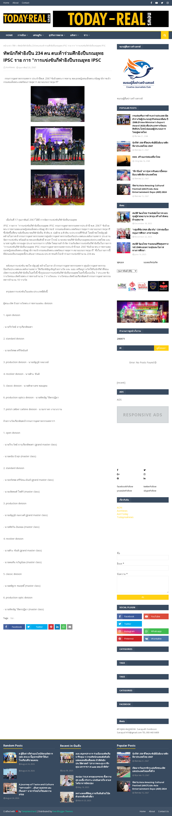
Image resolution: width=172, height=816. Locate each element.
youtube (124, 490)
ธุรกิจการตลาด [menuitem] (56, 35)
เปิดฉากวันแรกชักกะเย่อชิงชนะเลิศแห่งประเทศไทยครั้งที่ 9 (148, 769)
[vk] (156, 638)
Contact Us (163, 811)
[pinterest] (129, 638)
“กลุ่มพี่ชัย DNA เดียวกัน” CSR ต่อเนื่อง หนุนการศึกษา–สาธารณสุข (150, 231)
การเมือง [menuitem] (22, 35)
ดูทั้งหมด (161, 348)
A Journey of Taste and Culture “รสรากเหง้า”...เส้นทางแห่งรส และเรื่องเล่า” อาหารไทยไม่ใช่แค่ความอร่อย (36, 789)
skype (150, 490)
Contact (25, 2)
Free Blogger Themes (62, 811)
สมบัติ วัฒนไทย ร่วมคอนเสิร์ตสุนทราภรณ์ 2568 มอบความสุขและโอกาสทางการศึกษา (150, 247)
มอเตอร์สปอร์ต (151, 262)
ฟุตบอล (120, 262)
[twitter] (162, 3)
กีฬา (14, 45)
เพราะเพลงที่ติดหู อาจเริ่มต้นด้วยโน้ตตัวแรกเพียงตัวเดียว (93, 795)
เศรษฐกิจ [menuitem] (37, 35)
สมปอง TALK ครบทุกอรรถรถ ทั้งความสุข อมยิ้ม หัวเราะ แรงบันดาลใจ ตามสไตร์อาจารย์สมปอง (94, 780)
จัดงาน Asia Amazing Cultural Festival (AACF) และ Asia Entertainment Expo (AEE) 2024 (149, 189)
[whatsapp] (156, 631)
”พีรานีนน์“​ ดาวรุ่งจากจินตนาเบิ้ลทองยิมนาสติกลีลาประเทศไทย (149, 173)
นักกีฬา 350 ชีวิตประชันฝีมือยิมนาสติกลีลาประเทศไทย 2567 (150, 144)
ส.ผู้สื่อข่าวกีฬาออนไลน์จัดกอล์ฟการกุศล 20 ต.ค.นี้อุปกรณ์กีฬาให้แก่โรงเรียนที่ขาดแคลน (36, 757)
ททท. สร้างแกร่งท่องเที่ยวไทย (146, 156)
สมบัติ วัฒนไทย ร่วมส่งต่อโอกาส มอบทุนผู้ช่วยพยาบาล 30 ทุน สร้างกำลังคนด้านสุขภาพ (150, 216)
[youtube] (157, 3)
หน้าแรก (7, 45)
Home (6, 2)
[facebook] (151, 3)
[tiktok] (156, 624)
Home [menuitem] (9, 35)
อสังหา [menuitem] (73, 35)
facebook (125, 486)
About (15, 2)
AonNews (10, 67)
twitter (150, 486)
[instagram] (167, 3)
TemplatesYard (29, 811)
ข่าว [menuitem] (86, 35)
